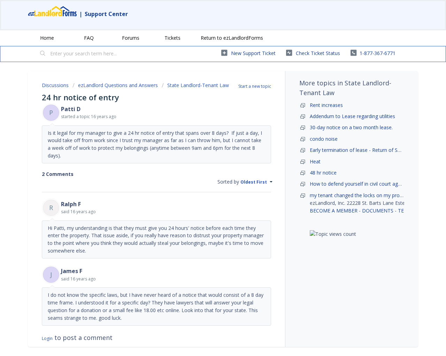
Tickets (172, 37)
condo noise (324, 139)
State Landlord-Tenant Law (198, 85)
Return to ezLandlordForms (232, 37)
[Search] (43, 54)
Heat (315, 161)
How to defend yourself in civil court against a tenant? (372, 183)
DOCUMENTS (377, 210)
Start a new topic (254, 86)
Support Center (106, 14)
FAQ (89, 37)
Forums (130, 37)
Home (47, 37)
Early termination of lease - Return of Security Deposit (371, 150)
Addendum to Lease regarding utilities (352, 116)
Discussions (55, 85)
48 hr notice (323, 172)
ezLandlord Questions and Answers (118, 85)
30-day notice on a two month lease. (351, 127)
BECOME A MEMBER (333, 210)
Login (47, 338)
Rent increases (326, 105)
